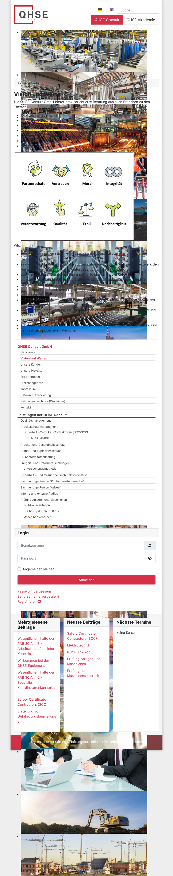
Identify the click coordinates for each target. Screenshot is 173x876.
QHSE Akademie (141, 20)
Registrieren (28, 601)
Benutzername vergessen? (38, 596)
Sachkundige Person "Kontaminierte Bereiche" (52, 481)
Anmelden (87, 580)
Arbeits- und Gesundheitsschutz (42, 444)
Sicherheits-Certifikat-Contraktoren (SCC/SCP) (55, 432)
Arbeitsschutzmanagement (39, 426)
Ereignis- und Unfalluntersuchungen (45, 463)
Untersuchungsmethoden (40, 468)
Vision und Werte (32, 358)
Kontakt (25, 407)
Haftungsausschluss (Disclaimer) (42, 401)
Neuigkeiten (28, 352)
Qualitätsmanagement (35, 420)
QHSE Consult (107, 20)
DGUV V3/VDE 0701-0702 (41, 511)
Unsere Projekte (31, 370)
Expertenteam (30, 376)
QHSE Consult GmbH (35, 346)
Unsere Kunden (31, 364)
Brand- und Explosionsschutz (40, 450)
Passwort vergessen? (34, 591)
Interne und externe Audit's (39, 493)
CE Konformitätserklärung (37, 457)
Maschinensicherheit (37, 517)
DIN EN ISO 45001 (36, 438)
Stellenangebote (31, 383)
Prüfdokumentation (36, 505)
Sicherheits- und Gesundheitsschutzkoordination (53, 475)
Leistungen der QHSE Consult (42, 415)
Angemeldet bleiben (38, 569)
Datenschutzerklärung (35, 395)
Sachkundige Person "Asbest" (41, 487)
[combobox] (138, 10)
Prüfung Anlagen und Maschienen (43, 499)
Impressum (28, 389)
